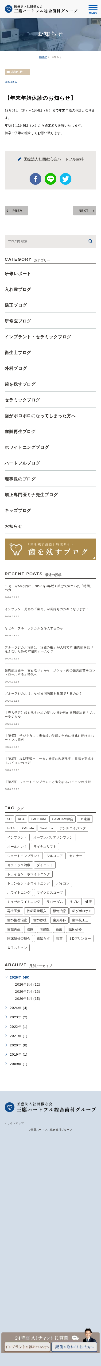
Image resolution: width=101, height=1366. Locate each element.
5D (9, 819)
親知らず (43, 938)
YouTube (46, 828)
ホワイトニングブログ (27, 447)
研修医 (45, 929)
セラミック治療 (18, 865)
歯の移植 (40, 920)
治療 (30, 929)
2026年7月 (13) (27, 991)
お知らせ (17, 71)
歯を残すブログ (20, 384)
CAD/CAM (38, 819)
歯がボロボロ (82, 911)
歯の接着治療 (17, 920)
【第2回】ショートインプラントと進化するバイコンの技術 (48, 782)
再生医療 (13, 911)
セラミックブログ (22, 399)
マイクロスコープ (50, 892)
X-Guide (28, 828)
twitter (65, 179)
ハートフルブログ (22, 463)
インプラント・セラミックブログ (38, 336)
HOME (43, 57)
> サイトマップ (14, 1123)
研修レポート (18, 273)
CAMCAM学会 (62, 819)
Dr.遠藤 (84, 819)
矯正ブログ (16, 305)
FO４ (11, 828)
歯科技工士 (80, 920)
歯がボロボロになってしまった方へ (40, 415)
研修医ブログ (18, 320)
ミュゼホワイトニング (23, 902)
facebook (35, 179)
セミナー (75, 856)
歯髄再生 (13, 929)
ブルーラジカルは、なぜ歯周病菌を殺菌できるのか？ (43, 693)
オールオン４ (17, 846)
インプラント (17, 837)
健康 (88, 902)
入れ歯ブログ (18, 289)
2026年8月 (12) (27, 984)
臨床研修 (75, 929)
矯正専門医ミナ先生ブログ (31, 494)
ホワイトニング (18, 892)
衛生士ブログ (18, 352)
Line (50, 179)
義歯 (59, 929)
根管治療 (59, 911)
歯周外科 (59, 920)
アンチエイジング (72, 828)
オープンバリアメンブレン (53, 837)
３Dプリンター (80, 938)
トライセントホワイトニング (28, 874)
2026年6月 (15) (27, 998)
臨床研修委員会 (18, 938)
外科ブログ (16, 368)
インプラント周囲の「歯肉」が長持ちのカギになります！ (47, 609)
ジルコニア (55, 856)
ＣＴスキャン (17, 948)
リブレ (74, 902)
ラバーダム (55, 902)
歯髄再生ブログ (20, 431)
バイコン (63, 883)
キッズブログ (18, 510)
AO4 (21, 819)
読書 (59, 938)
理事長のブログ (20, 478)
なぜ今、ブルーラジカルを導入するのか (34, 628)
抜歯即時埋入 (37, 911)
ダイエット (45, 865)
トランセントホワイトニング (28, 883)
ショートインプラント (23, 856)
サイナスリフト (44, 846)
